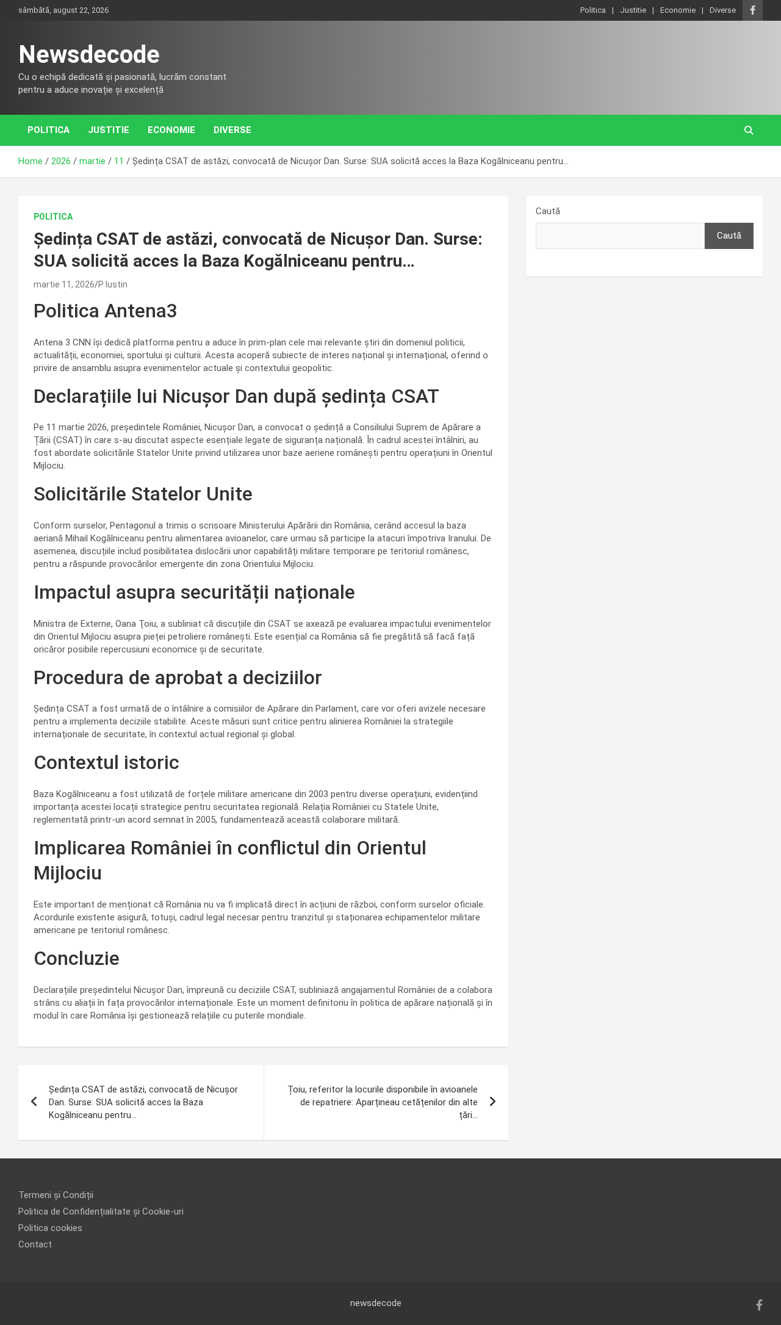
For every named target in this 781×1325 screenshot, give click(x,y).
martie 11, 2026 (64, 284)
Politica (593, 10)
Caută (548, 211)
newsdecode (375, 1303)
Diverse (723, 10)
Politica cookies (50, 1227)
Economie (678, 10)
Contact (35, 1244)
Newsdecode (89, 54)
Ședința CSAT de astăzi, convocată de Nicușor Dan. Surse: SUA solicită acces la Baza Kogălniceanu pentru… (143, 1102)
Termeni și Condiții (55, 1195)
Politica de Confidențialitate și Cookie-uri (101, 1211)
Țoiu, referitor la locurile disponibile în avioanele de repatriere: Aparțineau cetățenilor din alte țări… (382, 1102)
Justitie (633, 10)
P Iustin (113, 284)
